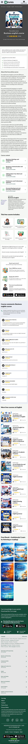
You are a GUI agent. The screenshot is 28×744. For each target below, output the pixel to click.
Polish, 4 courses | (4, 646)
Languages (14, 636)
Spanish (7, 732)
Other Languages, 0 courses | (14, 646)
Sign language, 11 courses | (6, 645)
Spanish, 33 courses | (22, 638)
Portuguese (16, 732)
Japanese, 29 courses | (14, 640)
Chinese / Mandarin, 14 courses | (7, 643)
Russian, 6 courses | (16, 645)
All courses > (3, 6)
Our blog (3, 698)
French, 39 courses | (14, 638)
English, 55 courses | (5, 638)
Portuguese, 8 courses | (19, 643)
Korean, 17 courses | (13, 641)
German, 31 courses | (5, 640)
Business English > (19, 6)
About (3, 700)
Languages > (8, 6)
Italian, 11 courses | (5, 641)
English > (13, 6)
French (11, 732)
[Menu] (2, 2)
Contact (3, 703)
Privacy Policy (5, 707)
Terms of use (4, 705)
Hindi (21, 732)
